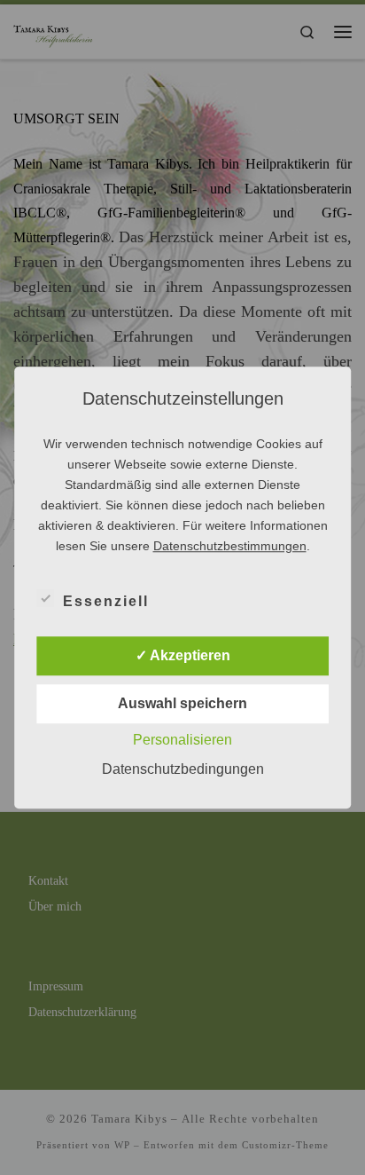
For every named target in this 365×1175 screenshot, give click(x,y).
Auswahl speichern (182, 703)
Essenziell (106, 601)
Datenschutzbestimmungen (230, 546)
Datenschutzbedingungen (183, 769)
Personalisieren (182, 739)
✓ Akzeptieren (183, 655)
